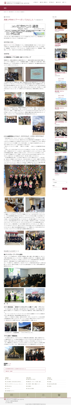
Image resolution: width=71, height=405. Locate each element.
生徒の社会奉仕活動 (53, 384)
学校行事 (50, 379)
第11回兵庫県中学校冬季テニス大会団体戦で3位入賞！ (16, 368)
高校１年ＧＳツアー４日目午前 (60, 152)
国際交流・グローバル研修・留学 (34, 381)
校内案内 (29, 386)
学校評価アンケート (10, 390)
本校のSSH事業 (30, 388)
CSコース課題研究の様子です (60, 59)
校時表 (50, 386)
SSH (10, 363)
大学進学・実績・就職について (33, 384)
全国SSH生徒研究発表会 (59, 30)
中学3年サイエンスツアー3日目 (60, 173)
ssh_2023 (8, 365)
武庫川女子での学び (31, 379)
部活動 (50, 381)
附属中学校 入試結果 (9, 371)
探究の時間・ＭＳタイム (59, 91)
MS (8, 363)
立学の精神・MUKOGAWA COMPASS (13, 381)
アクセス (8, 388)
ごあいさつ (8, 379)
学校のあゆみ (9, 386)
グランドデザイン (14, 384)
